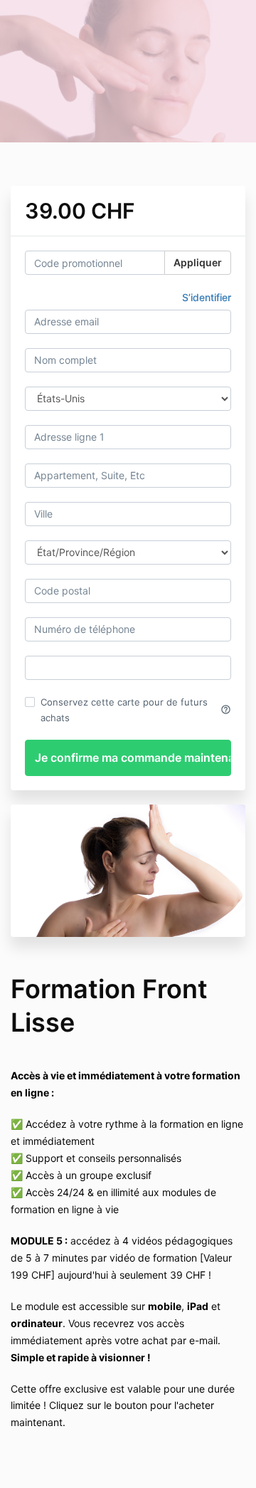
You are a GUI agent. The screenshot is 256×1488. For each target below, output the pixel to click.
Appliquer (198, 262)
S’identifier (206, 297)
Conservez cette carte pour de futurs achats (136, 709)
